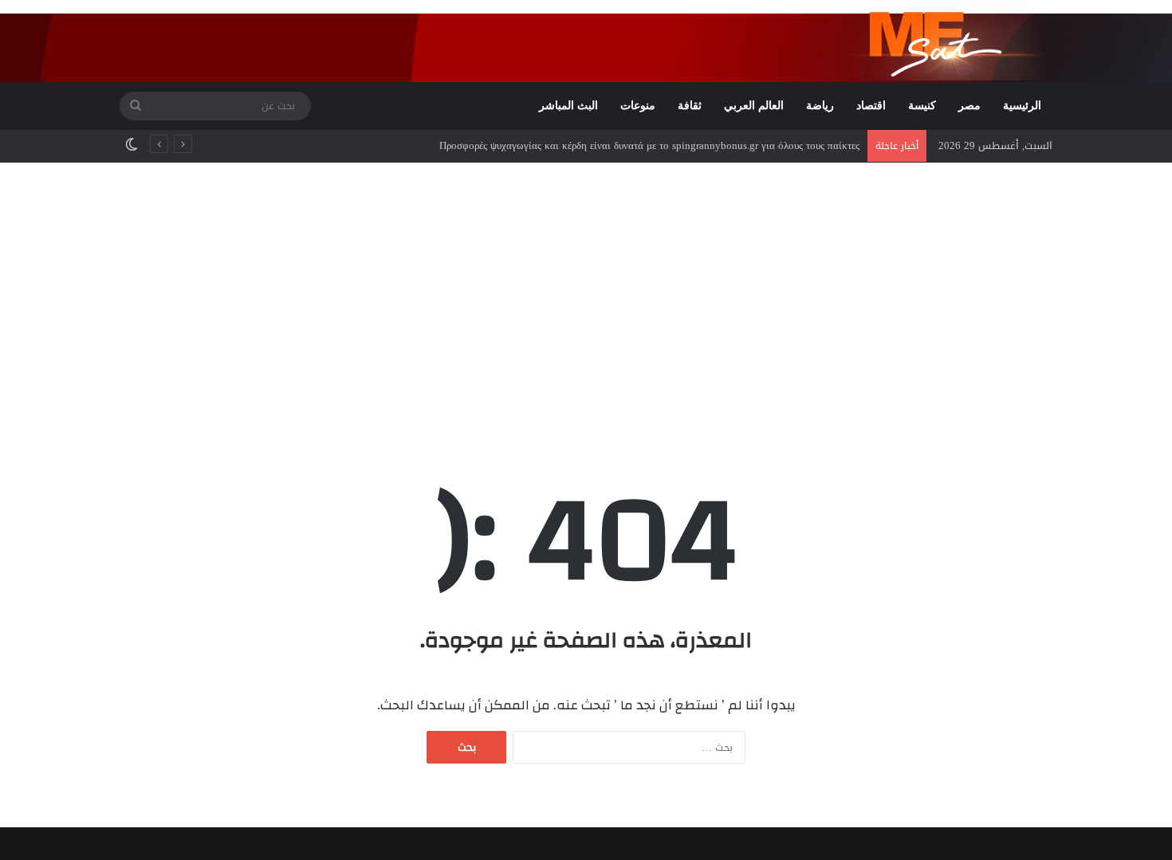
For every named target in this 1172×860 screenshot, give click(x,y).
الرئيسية (1022, 106)
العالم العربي (754, 106)
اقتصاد (871, 106)
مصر (969, 106)
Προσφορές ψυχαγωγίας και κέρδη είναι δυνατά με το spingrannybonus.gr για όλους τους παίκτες (649, 145)
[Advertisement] (586, 298)
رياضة (820, 106)
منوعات (637, 106)
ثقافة (690, 106)
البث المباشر (568, 106)
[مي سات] (950, 41)
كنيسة (922, 106)
